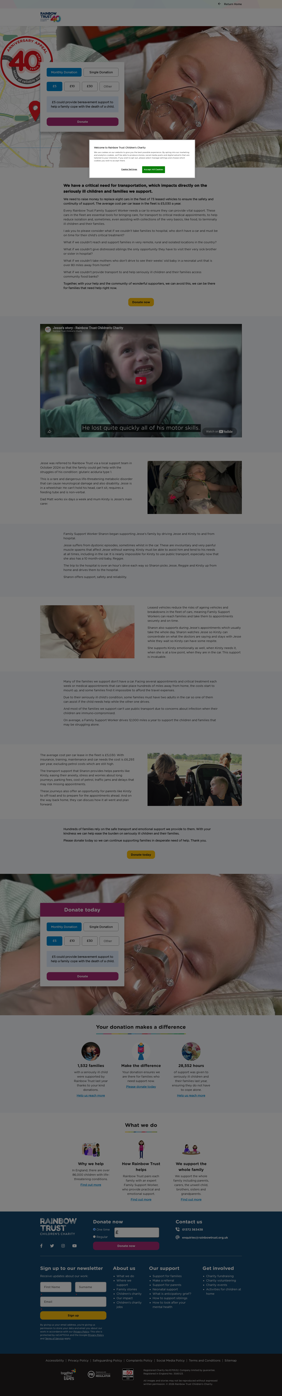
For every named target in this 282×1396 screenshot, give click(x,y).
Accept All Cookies (153, 169)
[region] (142, 159)
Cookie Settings (129, 169)
